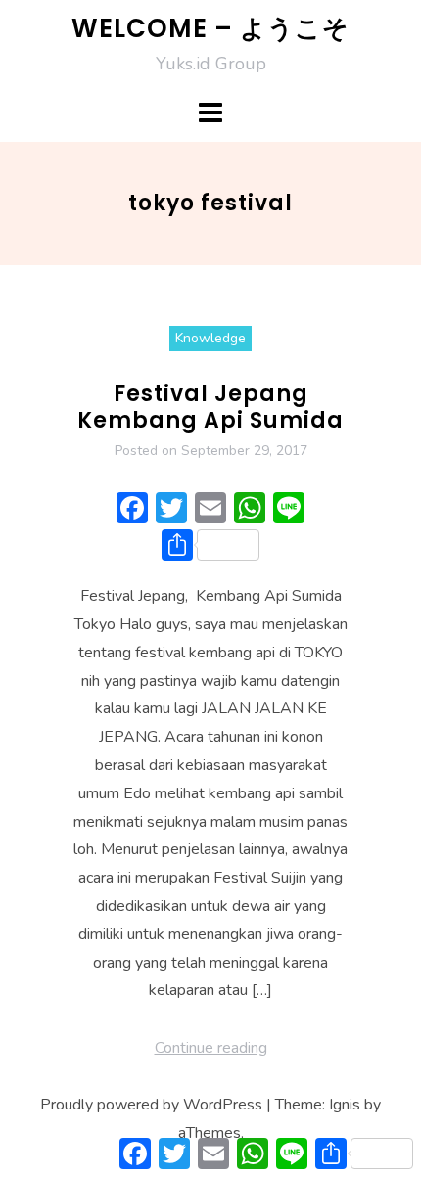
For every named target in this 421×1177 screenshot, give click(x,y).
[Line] (288, 510)
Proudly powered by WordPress (151, 1104)
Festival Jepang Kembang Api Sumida (210, 406)
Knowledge (210, 338)
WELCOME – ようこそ (210, 28)
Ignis (344, 1104)
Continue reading (211, 1048)
